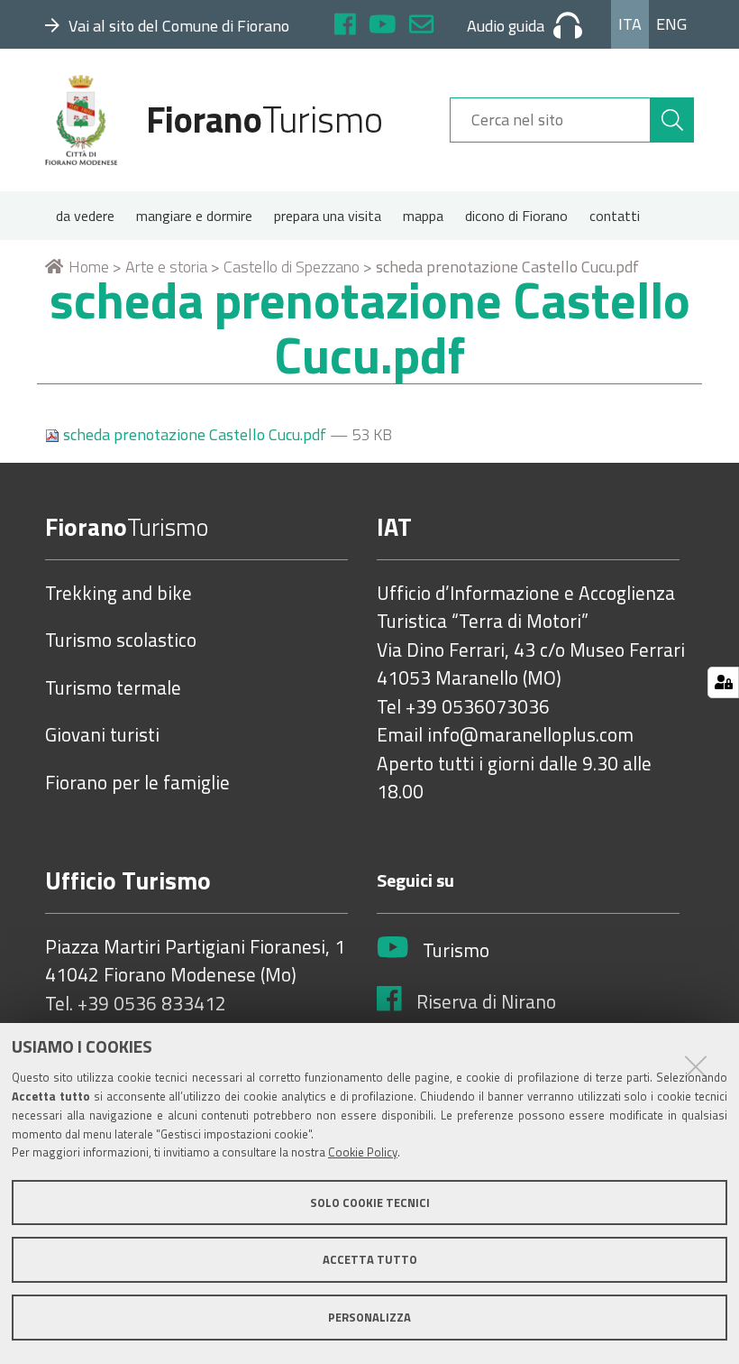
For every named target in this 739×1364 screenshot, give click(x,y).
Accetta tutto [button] (370, 1259)
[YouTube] (383, 26)
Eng (671, 24)
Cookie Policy (362, 1152)
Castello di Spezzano (292, 266)
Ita (630, 24)
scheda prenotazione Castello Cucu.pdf (194, 434)
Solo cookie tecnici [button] (370, 1203)
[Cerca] (672, 120)
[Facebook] (345, 26)
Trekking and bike (118, 594)
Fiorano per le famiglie (137, 783)
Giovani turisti (102, 735)
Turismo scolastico (120, 640)
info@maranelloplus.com (530, 735)
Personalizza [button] (369, 1317)
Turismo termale (113, 688)
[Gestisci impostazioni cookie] (723, 682)
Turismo (456, 951)
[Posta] (421, 26)
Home (88, 266)
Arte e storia (166, 266)
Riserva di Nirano (486, 1002)
